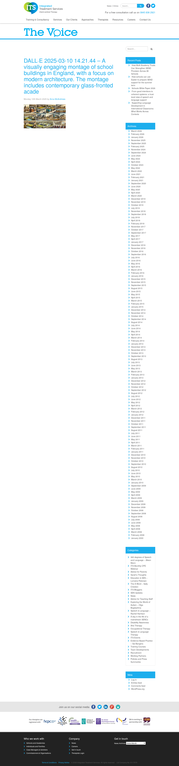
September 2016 (138, 254)
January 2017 (137, 242)
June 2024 (136, 155)
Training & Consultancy (37, 19)
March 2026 (136, 131)
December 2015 (138, 279)
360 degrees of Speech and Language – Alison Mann (141, 560)
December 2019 (138, 198)
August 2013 (136, 359)
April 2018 (135, 220)
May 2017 (135, 235)
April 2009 (135, 494)
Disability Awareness (140, 622)
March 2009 (136, 498)
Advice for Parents (139, 571)
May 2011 (135, 439)
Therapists (103, 19)
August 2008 (136, 516)
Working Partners (138, 655)
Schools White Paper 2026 (143, 88)
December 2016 (138, 245)
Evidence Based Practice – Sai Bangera (142, 642)
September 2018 (138, 214)
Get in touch (76, 749)
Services (57, 19)
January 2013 (137, 377)
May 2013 (135, 368)
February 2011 (137, 448)
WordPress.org (137, 688)
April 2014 (135, 334)
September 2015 (138, 285)
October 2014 (137, 316)
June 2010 (136, 473)
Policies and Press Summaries (139, 660)
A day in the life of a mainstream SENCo (139, 618)
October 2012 (137, 387)
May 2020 (135, 189)
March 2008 (136, 531)
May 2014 (135, 331)
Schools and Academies (35, 743)
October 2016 (137, 251)
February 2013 (137, 374)
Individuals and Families (35, 746)
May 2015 (135, 294)
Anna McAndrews (57, 99)
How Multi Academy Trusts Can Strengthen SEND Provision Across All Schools (143, 69)
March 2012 (136, 408)
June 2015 (136, 291)
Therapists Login (78, 753)
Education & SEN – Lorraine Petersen (139, 579)
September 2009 (138, 485)
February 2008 (137, 535)
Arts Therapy (136, 625)
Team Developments (140, 649)
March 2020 (136, 195)
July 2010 (135, 470)
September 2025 (138, 143)
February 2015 (137, 303)
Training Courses (138, 646)
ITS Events (135, 637)
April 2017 (135, 238)
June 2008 (136, 522)
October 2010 (137, 461)
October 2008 (137, 510)
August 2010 (136, 467)
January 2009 (137, 501)
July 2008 (135, 519)
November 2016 (138, 248)
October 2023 (137, 164)
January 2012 (137, 414)
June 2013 (136, 365)
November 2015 (138, 282)
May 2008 (135, 525)
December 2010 (138, 454)
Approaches (88, 19)
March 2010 (136, 479)
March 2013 (136, 371)
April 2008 (135, 528)
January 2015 (137, 306)
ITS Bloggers (136, 589)
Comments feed (138, 685)
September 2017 (138, 232)
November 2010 (138, 457)
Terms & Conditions (49, 762)
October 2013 (137, 353)
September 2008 (138, 513)
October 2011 (137, 424)
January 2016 (137, 275)
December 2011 (138, 417)
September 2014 (138, 319)
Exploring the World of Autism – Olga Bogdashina (140, 605)
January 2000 (137, 538)
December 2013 (138, 346)
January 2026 (137, 137)
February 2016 (137, 272)
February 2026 (137, 134)
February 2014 (137, 340)
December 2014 (138, 309)
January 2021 (137, 180)
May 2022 (135, 168)
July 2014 (135, 325)
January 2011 (137, 451)
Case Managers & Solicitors (37, 749)
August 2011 (136, 430)
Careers (131, 19)
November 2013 (138, 350)
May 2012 (135, 402)
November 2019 (138, 201)
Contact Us (145, 19)
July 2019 (135, 208)
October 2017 (137, 229)
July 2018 (135, 217)
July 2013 (135, 362)
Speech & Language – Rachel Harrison (140, 612)
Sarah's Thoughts (138, 574)
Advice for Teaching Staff (142, 598)
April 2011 (135, 442)
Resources (117, 19)
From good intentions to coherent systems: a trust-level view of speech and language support (142, 95)
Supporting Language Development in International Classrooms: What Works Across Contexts (142, 108)
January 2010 (137, 482)
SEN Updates (137, 592)
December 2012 (138, 380)
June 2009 (136, 488)
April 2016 (135, 266)
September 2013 (138, 356)
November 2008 (138, 507)
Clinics (115, 6)
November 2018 (138, 211)
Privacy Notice (63, 762)
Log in (134, 679)
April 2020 (135, 192)
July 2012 (135, 396)
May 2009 (135, 491)
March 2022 (136, 171)
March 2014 (136, 337)
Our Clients (71, 19)
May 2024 (135, 158)
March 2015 (136, 300)
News (109, 6)
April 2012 (135, 405)
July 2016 (135, 257)
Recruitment (136, 652)
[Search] (140, 6)
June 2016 (136, 260)
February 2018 (137, 223)
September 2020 (138, 183)
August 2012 (136, 393)
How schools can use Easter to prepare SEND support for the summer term (142, 81)
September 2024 (138, 152)
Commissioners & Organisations (38, 753)
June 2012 (136, 399)
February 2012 (137, 411)
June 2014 (136, 328)
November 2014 (138, 313)
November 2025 (138, 140)
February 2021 (137, 177)
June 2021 (136, 174)
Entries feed (136, 682)
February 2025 (137, 146)
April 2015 (135, 297)
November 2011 (138, 420)
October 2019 (137, 205)
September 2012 (138, 390)
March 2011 (136, 445)
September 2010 (138, 464)
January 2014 (137, 343)
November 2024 (138, 149)
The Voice (113, 49)
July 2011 (135, 433)
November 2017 (138, 226)
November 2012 (138, 383)
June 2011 (136, 436)
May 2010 (135, 476)
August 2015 (136, 288)
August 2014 (136, 322)
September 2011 (138, 427)
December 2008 (138, 504)
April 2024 (135, 161)
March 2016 (136, 269)
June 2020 (136, 186)
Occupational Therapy (140, 628)
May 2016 (135, 263)
